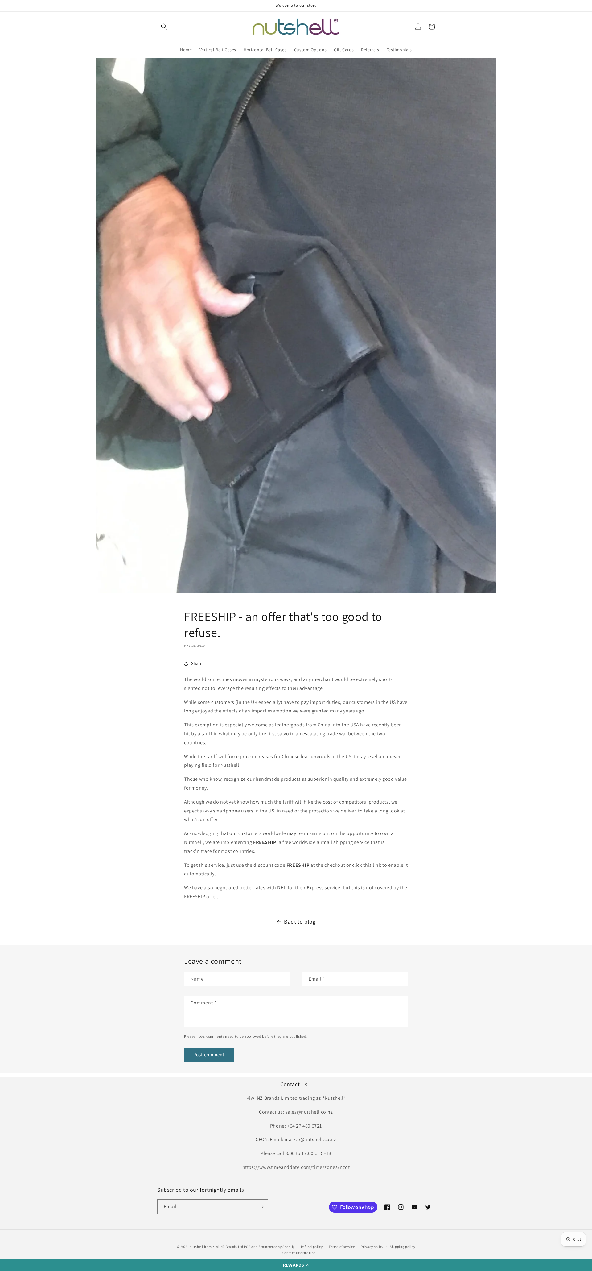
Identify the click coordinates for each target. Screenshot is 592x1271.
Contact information (299, 1253)
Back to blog (299, 921)
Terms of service (342, 1246)
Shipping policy (402, 1246)
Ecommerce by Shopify (276, 1246)
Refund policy (312, 1246)
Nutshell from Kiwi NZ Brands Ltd (216, 1246)
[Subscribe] (261, 1206)
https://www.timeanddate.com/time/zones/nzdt (296, 1167)
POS (247, 1246)
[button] (296, 1265)
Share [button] (197, 663)
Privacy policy (372, 1246)
